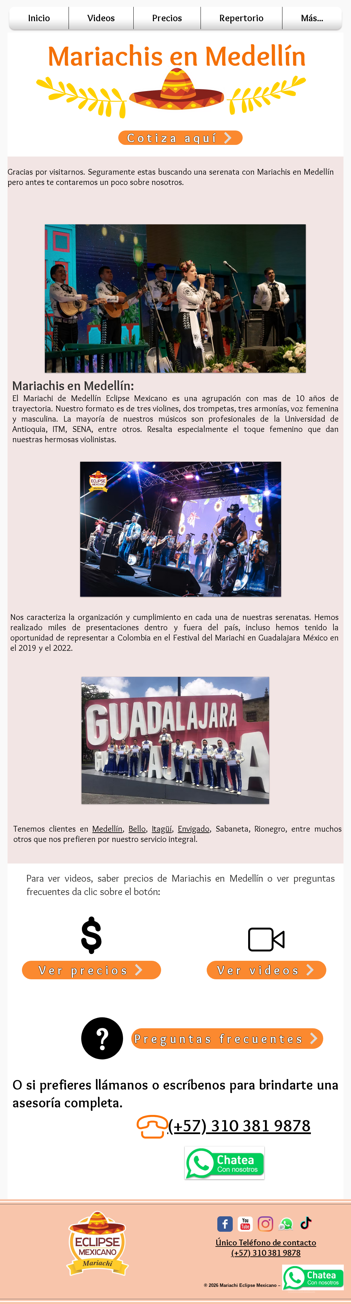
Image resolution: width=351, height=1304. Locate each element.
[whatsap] (285, 1224)
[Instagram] (265, 1224)
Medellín (107, 828)
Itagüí (162, 828)
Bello (137, 828)
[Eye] (313, 1277)
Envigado (193, 828)
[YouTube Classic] (245, 1224)
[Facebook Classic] (225, 1224)
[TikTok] (306, 1224)
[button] (312, 18)
